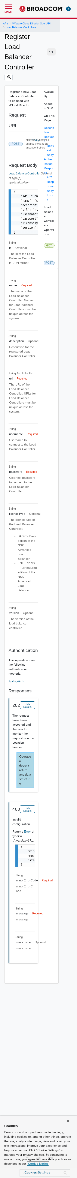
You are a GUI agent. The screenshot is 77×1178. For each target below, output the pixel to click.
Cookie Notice (38, 1163)
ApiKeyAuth (16, 681)
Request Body (50, 150)
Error (28, 831)
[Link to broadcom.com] (41, 9)
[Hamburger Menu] (8, 6)
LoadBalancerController (25, 173)
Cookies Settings (37, 1172)
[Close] (68, 1121)
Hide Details (27, 705)
